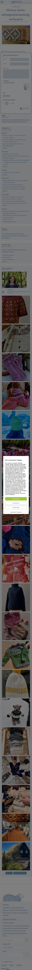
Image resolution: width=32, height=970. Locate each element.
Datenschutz (13, 512)
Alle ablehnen (16, 503)
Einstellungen (16, 507)
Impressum (19, 512)
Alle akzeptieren (16, 498)
